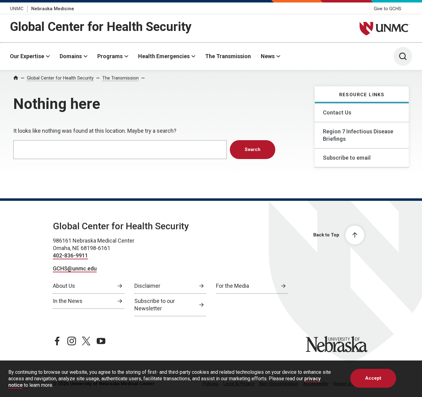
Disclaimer (147, 286)
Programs (110, 56)
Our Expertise (27, 56)
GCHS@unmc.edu (75, 268)
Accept (373, 378)
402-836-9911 (70, 255)
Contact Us (337, 112)
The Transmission (228, 56)
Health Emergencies (164, 56)
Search (252, 149)
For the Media (232, 286)
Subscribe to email (347, 157)
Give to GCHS (387, 8)
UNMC (16, 8)
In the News (67, 301)
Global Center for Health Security (101, 26)
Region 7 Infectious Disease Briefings (358, 135)
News (268, 56)
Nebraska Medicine (52, 8)
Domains (71, 56)
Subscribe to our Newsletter (154, 305)
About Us (64, 286)
